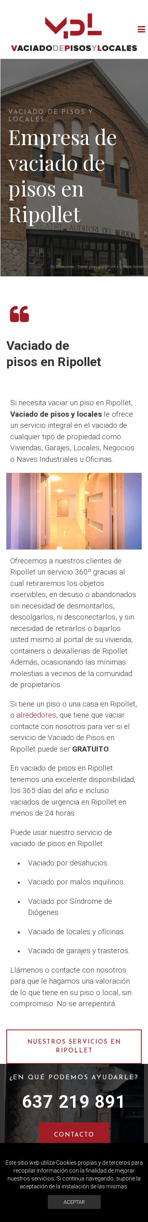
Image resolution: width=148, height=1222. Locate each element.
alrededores (36, 715)
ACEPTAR (74, 1202)
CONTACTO (74, 1135)
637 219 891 (74, 1102)
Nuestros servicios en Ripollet (74, 1046)
